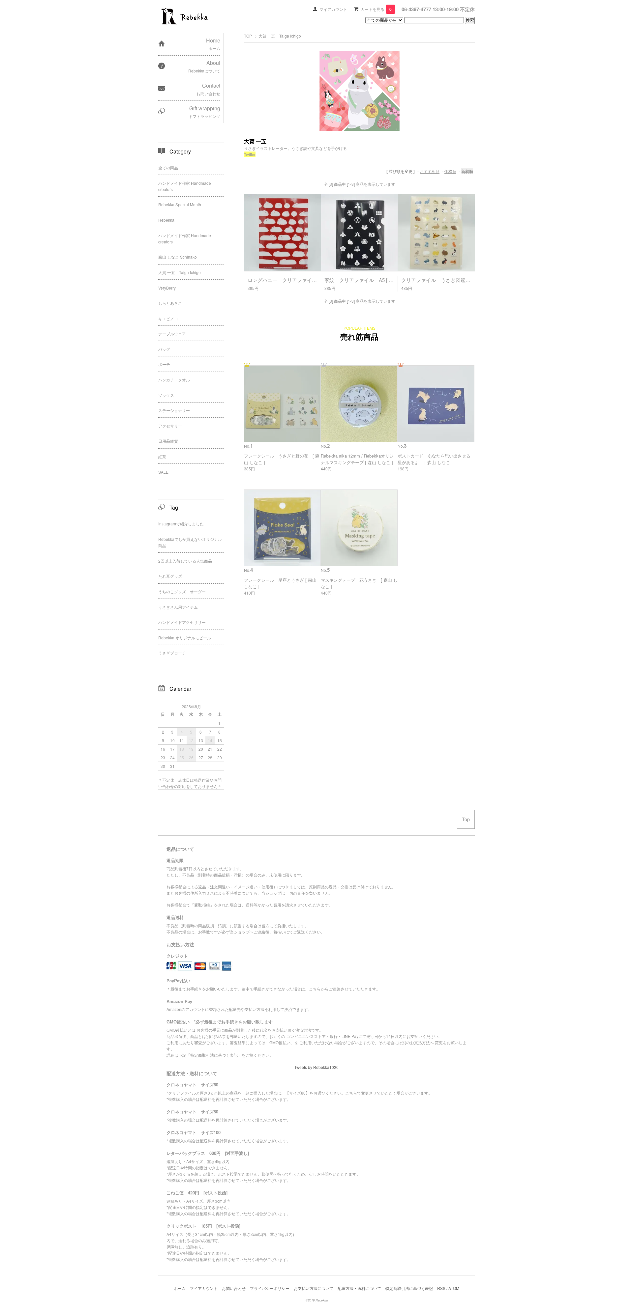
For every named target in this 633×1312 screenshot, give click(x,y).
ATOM (453, 1288)
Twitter (250, 154)
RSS (441, 1288)
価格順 (450, 171)
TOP (248, 36)
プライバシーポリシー (269, 1288)
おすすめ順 (429, 171)
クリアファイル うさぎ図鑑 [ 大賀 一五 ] (449, 279)
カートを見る (376, 9)
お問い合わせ (234, 1288)
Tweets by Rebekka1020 (316, 1067)
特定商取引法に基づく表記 (409, 1288)
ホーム (180, 1288)
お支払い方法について (313, 1288)
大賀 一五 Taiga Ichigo (279, 36)
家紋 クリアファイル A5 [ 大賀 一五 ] (368, 279)
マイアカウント (333, 9)
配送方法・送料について (359, 1288)
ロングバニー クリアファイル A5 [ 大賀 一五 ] (301, 279)
